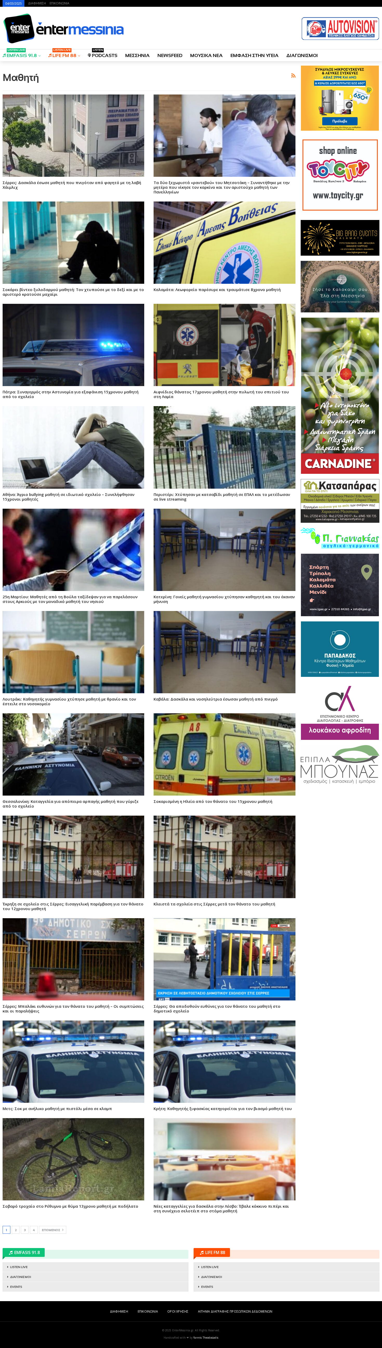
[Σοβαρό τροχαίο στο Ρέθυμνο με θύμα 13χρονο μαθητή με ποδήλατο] (73, 1159)
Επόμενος (51, 1230)
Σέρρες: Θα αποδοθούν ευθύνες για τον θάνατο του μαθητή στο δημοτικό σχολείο (217, 1008)
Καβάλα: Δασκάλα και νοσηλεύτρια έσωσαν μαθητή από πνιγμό (216, 699)
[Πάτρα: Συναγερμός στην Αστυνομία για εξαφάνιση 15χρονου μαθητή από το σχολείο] (73, 345)
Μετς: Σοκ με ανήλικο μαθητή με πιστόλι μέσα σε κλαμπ (57, 1108)
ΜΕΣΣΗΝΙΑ (137, 55)
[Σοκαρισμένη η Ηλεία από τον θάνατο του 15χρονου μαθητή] (224, 754)
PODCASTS (104, 53)
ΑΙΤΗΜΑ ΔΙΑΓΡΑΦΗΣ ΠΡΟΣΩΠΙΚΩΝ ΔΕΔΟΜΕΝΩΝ (235, 1311)
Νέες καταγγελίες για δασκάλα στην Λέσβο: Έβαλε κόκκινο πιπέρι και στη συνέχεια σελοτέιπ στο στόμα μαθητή (221, 1208)
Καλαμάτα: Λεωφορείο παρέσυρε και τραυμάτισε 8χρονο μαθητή (217, 289)
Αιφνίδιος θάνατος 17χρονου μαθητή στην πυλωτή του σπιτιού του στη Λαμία (221, 394)
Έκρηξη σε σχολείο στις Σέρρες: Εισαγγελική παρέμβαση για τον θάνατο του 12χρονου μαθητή (73, 906)
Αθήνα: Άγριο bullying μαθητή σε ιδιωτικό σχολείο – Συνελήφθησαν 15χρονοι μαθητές (68, 497)
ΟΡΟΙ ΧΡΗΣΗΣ (177, 1311)
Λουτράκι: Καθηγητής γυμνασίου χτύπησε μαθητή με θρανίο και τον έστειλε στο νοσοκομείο (69, 701)
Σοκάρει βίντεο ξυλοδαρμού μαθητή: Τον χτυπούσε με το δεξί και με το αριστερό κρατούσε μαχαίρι (73, 292)
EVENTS (16, 1287)
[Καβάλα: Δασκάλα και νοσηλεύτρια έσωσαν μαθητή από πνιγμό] (224, 652)
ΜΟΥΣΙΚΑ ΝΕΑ (206, 55)
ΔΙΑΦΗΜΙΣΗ (37, 3)
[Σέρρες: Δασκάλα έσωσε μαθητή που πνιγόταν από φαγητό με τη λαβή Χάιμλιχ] (73, 136)
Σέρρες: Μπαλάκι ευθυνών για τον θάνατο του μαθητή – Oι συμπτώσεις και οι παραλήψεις (73, 1008)
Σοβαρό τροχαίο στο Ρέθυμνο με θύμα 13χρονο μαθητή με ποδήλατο (70, 1206)
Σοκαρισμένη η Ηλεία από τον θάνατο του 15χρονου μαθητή (213, 801)
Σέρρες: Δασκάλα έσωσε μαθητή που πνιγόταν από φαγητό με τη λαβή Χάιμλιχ (72, 185)
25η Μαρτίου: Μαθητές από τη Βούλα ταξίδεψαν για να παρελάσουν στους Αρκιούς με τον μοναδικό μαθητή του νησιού (70, 599)
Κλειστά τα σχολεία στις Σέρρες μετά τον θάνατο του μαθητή (214, 903)
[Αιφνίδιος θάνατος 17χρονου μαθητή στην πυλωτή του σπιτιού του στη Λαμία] (224, 345)
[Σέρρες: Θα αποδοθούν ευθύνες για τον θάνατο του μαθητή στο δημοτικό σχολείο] (224, 959)
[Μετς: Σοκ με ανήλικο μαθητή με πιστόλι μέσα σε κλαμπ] (73, 1062)
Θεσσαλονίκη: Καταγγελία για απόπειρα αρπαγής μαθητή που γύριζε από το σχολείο (71, 804)
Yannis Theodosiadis (205, 1337)
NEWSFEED (169, 55)
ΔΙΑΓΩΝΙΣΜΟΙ (302, 55)
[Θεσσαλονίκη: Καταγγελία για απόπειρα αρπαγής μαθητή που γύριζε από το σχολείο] (73, 754)
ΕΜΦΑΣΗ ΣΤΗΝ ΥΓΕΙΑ (254, 55)
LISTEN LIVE (19, 1267)
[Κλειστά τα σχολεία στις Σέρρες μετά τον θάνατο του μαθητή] (224, 857)
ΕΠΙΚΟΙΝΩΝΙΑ (59, 3)
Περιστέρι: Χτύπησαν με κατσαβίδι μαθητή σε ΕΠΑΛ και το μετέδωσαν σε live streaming (222, 497)
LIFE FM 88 (64, 53)
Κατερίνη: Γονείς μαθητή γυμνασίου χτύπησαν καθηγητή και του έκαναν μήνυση (224, 599)
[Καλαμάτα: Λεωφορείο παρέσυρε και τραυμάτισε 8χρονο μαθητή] (224, 242)
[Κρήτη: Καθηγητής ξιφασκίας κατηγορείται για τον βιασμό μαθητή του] (224, 1062)
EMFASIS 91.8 (22, 53)
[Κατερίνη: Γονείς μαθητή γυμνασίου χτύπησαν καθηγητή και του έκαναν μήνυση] (224, 550)
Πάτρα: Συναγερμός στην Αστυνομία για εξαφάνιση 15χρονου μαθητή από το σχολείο (71, 394)
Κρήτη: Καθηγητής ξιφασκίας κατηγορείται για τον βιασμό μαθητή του (223, 1108)
